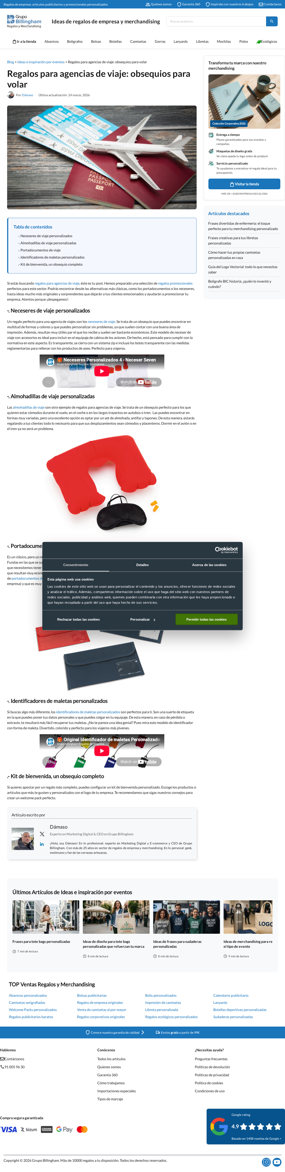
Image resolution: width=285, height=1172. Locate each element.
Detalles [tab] (142, 565)
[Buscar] (272, 21)
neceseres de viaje (101, 321)
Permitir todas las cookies (206, 619)
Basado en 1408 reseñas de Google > (256, 1138)
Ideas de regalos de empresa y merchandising (106, 21)
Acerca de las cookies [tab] (209, 565)
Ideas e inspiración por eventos (41, 62)
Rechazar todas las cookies (78, 619)
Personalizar (140, 619)
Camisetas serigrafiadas (27, 1002)
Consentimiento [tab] (75, 565)
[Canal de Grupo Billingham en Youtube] (277, 1162)
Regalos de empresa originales (100, 1002)
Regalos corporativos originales (101, 1017)
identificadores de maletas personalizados (88, 712)
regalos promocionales (175, 283)
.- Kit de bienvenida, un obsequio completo (50, 264)
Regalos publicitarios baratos (31, 1017)
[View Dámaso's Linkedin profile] (41, 844)
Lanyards (220, 1002)
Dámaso (27, 95)
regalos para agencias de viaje (56, 283)
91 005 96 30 (14, 1067)
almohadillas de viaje (29, 407)
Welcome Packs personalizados (33, 1009)
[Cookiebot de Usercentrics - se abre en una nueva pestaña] (218, 550)
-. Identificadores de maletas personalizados (51, 257)
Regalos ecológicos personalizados (171, 1017)
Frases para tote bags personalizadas (41, 941)
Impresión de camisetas (163, 1002)
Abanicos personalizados (28, 995)
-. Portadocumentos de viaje (39, 250)
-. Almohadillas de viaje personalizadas (47, 243)
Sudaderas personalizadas (233, 1017)
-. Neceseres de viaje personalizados (45, 236)
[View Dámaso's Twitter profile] (41, 834)
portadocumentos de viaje (31, 578)
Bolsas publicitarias (92, 995)
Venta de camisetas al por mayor (101, 1009)
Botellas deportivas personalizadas (240, 1009)
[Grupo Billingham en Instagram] (266, 1162)
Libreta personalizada (161, 1009)
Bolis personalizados (161, 995)
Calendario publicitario (230, 995)
